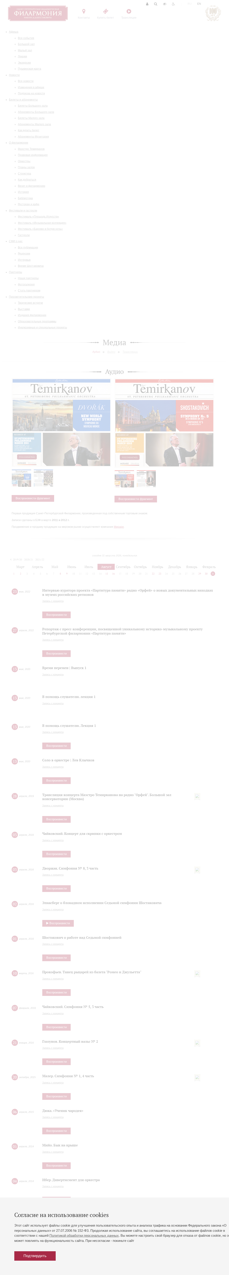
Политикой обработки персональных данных (84, 1235)
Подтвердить (35, 1256)
